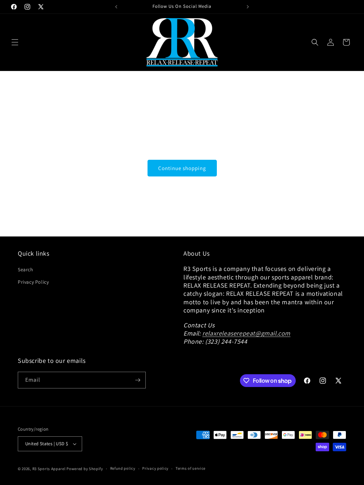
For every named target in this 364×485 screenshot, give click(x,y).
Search (25, 269)
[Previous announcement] (116, 6)
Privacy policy (155, 468)
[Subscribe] (137, 380)
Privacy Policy (33, 282)
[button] (15, 42)
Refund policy (122, 468)
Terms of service (190, 468)
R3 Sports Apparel (49, 468)
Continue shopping (182, 168)
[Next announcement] (248, 6)
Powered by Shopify (84, 468)
